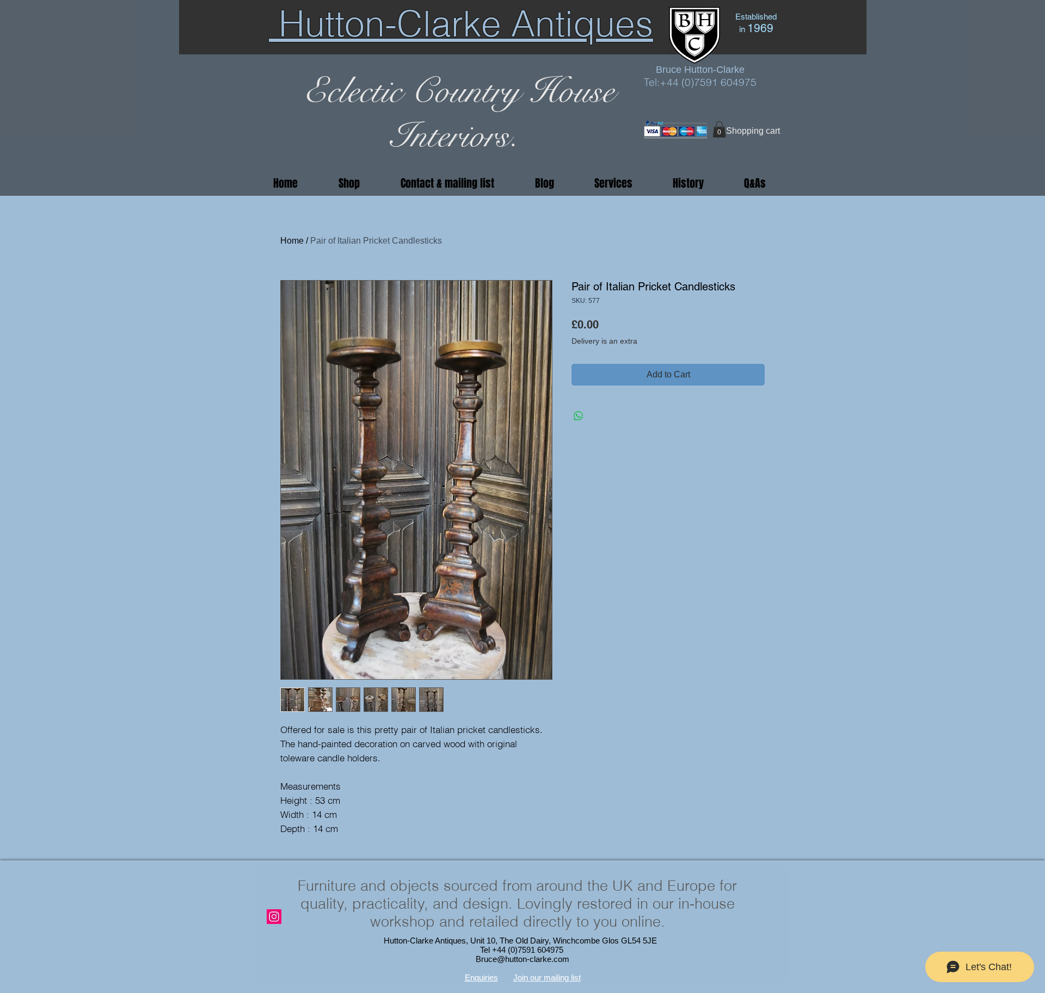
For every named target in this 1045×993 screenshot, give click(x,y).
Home (292, 240)
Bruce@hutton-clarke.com (522, 959)
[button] (719, 129)
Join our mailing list (547, 977)
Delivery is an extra (604, 341)
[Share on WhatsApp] (578, 416)
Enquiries (481, 977)
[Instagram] (274, 916)
